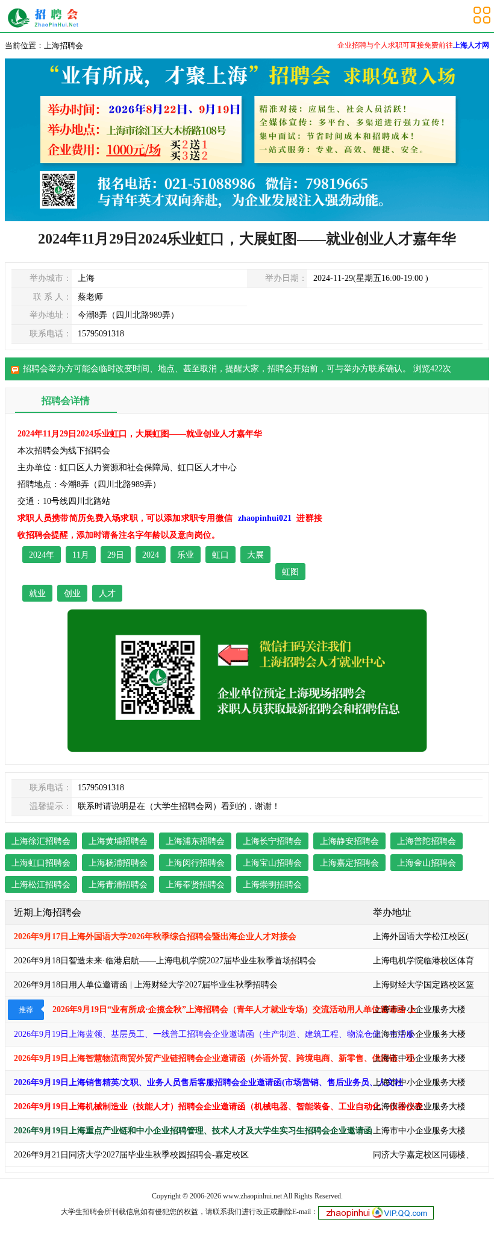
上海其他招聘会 (46, 18)
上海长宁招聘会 (272, 841)
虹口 (220, 554)
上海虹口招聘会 (40, 862)
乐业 (185, 554)
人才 (107, 593)
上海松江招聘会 (40, 884)
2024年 (41, 554)
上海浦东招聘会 (195, 841)
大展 (255, 554)
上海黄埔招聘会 (118, 841)
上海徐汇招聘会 (40, 841)
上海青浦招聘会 (118, 884)
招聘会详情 (66, 400)
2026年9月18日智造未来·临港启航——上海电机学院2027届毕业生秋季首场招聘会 (165, 960)
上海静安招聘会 (349, 841)
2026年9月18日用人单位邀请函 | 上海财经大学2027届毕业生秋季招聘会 (146, 984)
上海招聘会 (63, 45)
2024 (150, 554)
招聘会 (280, 368)
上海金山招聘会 (426, 862)
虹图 (290, 571)
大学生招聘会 (82, 1211)
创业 (72, 593)
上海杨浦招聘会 (118, 862)
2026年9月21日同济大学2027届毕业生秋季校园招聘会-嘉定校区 (131, 1154)
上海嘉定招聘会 (349, 862)
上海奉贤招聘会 (195, 884)
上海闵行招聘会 (195, 862)
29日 (115, 554)
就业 (37, 593)
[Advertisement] (407, 501)
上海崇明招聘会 (272, 884)
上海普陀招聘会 (426, 841)
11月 (80, 554)
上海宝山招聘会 (272, 862)
